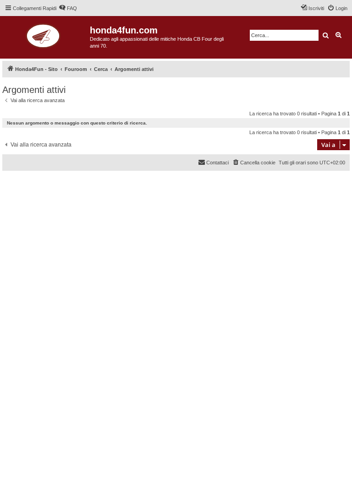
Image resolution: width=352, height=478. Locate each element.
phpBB (36, 178)
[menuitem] (68, 8)
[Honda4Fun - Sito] (46, 34)
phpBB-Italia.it (64, 184)
